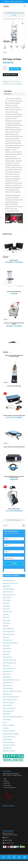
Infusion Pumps (7, 657)
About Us (6, 781)
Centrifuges (6, 606)
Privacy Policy (7, 785)
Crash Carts (6, 617)
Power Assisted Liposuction (11, 697)
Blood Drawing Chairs (9, 595)
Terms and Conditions (9, 787)
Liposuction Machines (10, 18)
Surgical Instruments (9, 731)
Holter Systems (7, 651)
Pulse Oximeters (7, 705)
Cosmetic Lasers (7, 611)
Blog (5, 779)
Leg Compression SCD (9, 663)
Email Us (6, 837)
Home (4, 18)
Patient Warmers (8, 685)
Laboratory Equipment (9, 660)
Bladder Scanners (8, 592)
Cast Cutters (6, 603)
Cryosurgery (6, 620)
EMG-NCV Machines (8, 634)
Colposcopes (6, 609)
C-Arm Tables (7, 600)
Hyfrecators (6, 654)
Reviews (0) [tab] (7, 94)
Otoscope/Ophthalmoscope (11, 680)
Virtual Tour (7, 783)
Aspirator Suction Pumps (10, 583)
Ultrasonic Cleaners (8, 742)
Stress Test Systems (8, 725)
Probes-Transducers (9, 702)
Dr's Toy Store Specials (15, 81)
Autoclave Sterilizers (9, 589)
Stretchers (6, 728)
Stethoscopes (7, 719)
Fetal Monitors (7, 648)
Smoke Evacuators (8, 711)
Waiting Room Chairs (9, 751)
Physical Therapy (8, 688)
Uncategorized (18, 83)
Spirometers (6, 714)
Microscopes (6, 674)
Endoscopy (6, 637)
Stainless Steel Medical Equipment (13, 717)
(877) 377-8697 (9, 1)
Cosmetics (6, 614)
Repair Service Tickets (9, 708)
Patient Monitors (8, 682)
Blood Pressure (7, 597)
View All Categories (14, 520)
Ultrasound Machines (9, 745)
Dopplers (5, 626)
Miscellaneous (7, 677)
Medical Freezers (8, 671)
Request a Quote (10, 74)
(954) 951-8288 (19, 1)
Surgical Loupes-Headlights (11, 734)
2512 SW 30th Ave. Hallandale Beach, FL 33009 (10, 834)
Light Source (6, 665)
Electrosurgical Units (9, 631)
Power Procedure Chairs (10, 700)
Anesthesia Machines (9, 580)
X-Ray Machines (7, 748)
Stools (4, 722)
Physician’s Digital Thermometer (12, 691)
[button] (22, 23)
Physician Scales (7, 694)
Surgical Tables (7, 739)
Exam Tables (6, 646)
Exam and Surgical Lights (10, 643)
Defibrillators (6, 623)
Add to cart (15, 69)
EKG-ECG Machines (8, 629)
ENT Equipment (7, 640)
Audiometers (6, 586)
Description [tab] (8, 91)
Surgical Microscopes (9, 736)
